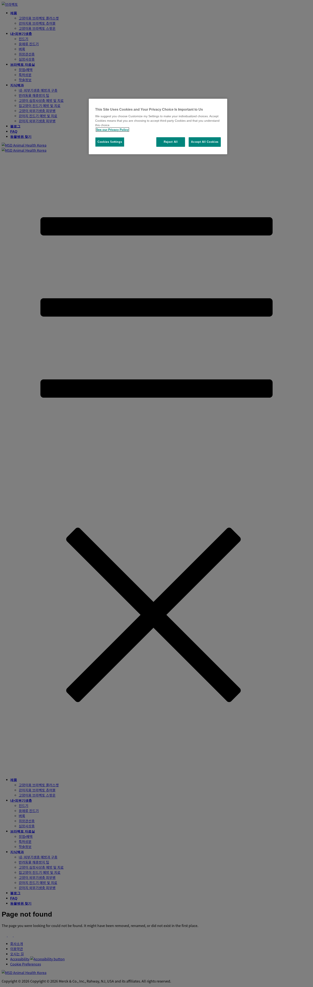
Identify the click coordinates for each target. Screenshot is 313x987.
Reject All (171, 141)
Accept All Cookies (204, 141)
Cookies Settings (110, 141)
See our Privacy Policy (112, 129)
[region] (158, 126)
